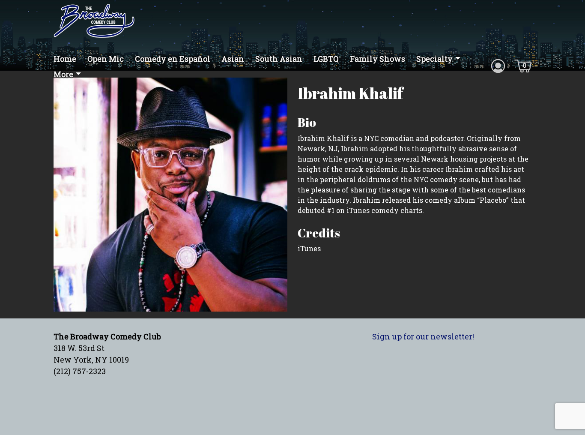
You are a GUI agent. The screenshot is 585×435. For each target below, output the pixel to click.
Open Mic (105, 59)
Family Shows (377, 59)
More (63, 74)
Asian (232, 59)
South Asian (278, 59)
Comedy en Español (172, 59)
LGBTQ (326, 59)
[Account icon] (498, 65)
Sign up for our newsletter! (423, 336)
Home (65, 59)
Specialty (434, 59)
